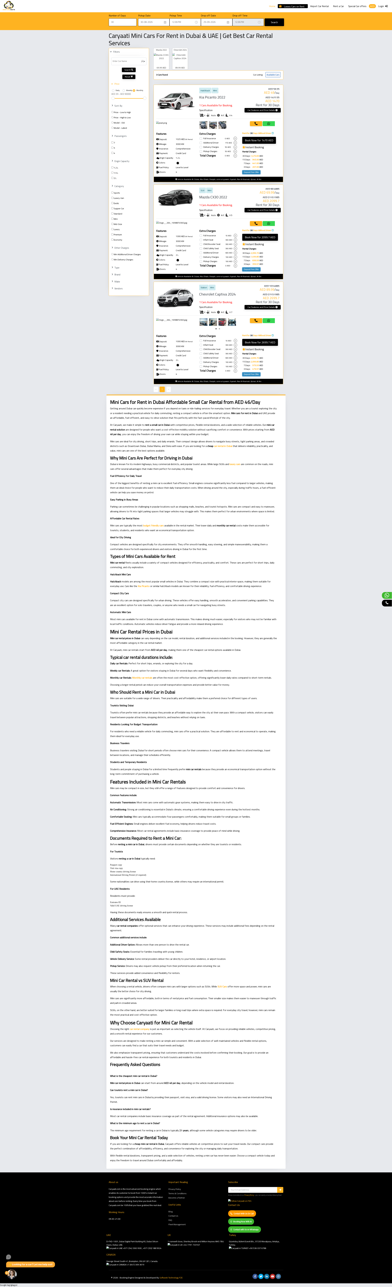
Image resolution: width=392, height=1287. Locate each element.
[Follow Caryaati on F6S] (239, 1201)
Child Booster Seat (211, 244)
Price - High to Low (122, 118)
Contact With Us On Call (244, 1213)
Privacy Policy (174, 1189)
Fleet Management (177, 1224)
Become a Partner (176, 1198)
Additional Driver (211, 143)
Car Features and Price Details (261, 110)
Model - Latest (120, 128)
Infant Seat (208, 240)
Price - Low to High (122, 112)
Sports (117, 193)
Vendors (118, 288)
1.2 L (116, 168)
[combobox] (128, 61)
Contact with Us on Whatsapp (246, 1229)
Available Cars (273, 75)
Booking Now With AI (242, 1221)
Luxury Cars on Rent (294, 6)
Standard (118, 214)
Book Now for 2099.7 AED (260, 237)
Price (116, 83)
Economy (118, 240)
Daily (118, 90)
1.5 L (116, 173)
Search (274, 22)
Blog (170, 1211)
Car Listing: (258, 74)
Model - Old (119, 123)
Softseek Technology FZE (171, 1278)
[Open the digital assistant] (12, 1274)
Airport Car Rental (319, 6)
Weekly (129, 90)
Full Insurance (209, 138)
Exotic (116, 203)
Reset (128, 77)
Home (272, 6)
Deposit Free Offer (251, 172)
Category (119, 186)
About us (113, 1182)
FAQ (170, 1220)
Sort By (118, 105)
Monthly (139, 90)
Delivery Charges (211, 147)
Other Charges (121, 247)
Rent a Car (338, 6)
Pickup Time (176, 15)
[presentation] (202, 322)
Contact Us (173, 1216)
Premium (118, 235)
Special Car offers (357, 6)
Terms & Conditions (177, 1193)
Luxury (117, 229)
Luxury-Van (119, 198)
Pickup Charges (210, 151)
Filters (116, 51)
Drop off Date (208, 15)
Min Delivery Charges (123, 260)
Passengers (120, 136)
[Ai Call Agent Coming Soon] (387, 603)
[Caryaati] (8, 6)
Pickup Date (144, 15)
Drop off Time (239, 15)
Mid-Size (118, 224)
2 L (115, 178)
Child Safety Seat (211, 248)
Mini (116, 219)
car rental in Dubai (223, 446)
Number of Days (117, 15)
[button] (216, 328)
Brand (117, 274)
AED (372, 6)
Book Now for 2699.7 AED (260, 342)
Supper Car (119, 208)
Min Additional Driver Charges (127, 254)
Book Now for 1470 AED (259, 140)
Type (116, 267)
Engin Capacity (121, 161)
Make (117, 281)
